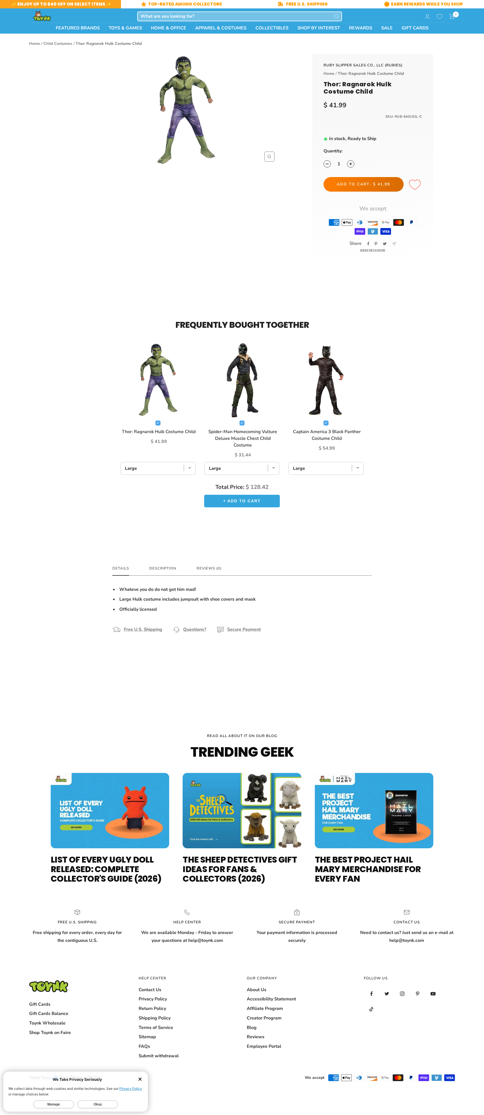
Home (34, 43)
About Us (256, 990)
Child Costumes (57, 43)
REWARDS (360, 28)
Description (162, 568)
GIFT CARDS (415, 28)
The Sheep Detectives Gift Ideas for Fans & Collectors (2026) (240, 869)
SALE (387, 28)
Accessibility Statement (271, 999)
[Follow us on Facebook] (371, 994)
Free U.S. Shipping (143, 629)
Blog (252, 1028)
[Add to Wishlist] (415, 185)
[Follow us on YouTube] (433, 994)
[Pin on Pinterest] (375, 244)
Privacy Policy (153, 999)
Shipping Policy (155, 1018)
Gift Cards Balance (48, 1014)
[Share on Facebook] (368, 244)
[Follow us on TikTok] (371, 1009)
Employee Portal (264, 1046)
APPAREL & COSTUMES (220, 28)
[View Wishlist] (439, 16)
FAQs (144, 1046)
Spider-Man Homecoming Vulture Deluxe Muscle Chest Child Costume (242, 438)
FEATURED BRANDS (78, 28)
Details (120, 568)
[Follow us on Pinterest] (417, 994)
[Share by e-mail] (394, 244)
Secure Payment (244, 629)
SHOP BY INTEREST (318, 28)
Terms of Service (156, 1028)
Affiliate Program (265, 1008)
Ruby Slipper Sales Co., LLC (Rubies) (363, 65)
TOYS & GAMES (125, 28)
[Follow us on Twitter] (387, 994)
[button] (452, 16)
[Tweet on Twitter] (384, 244)
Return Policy (152, 1008)
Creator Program (264, 1018)
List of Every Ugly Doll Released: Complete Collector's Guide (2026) (106, 869)
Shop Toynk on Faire (50, 1033)
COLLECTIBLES (271, 28)
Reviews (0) (209, 568)
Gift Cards (39, 1004)
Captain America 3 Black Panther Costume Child (327, 435)
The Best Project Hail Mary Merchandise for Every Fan (368, 869)
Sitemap (147, 1037)
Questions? (194, 629)
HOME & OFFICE (168, 28)
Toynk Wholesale (47, 1023)
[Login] (427, 16)
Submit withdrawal (159, 1056)
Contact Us (150, 990)
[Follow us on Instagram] (402, 994)
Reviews (255, 1037)
